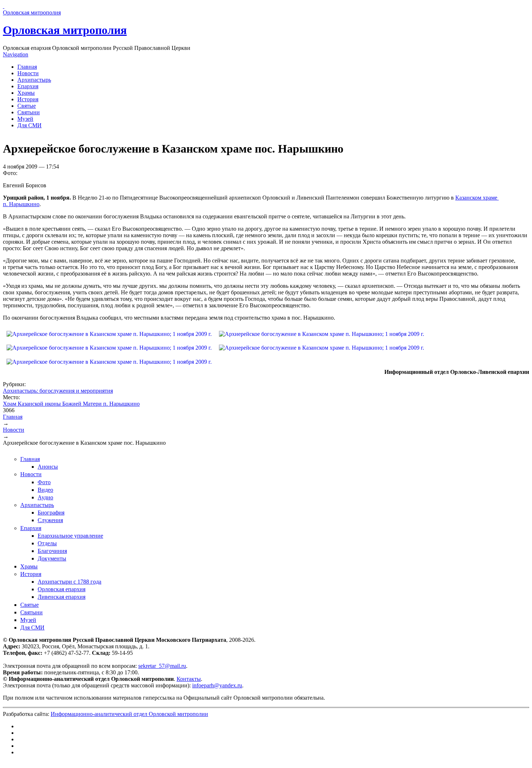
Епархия (27, 86)
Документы (52, 558)
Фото (44, 482)
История (27, 99)
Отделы (47, 543)
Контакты (189, 679)
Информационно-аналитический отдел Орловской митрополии (129, 714)
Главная (27, 67)
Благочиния (52, 551)
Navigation (15, 54)
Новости (28, 73)
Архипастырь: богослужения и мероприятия (58, 391)
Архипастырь (34, 80)
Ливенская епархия (61, 597)
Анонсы (48, 467)
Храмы (26, 93)
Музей (25, 119)
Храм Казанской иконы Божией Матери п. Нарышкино (71, 404)
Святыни (28, 112)
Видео (45, 490)
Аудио (45, 497)
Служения (50, 520)
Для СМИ (29, 125)
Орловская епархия (61, 589)
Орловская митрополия (65, 30)
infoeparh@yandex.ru (217, 685)
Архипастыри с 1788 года (69, 582)
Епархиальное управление (70, 536)
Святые (26, 106)
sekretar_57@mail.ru (162, 666)
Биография (51, 512)
